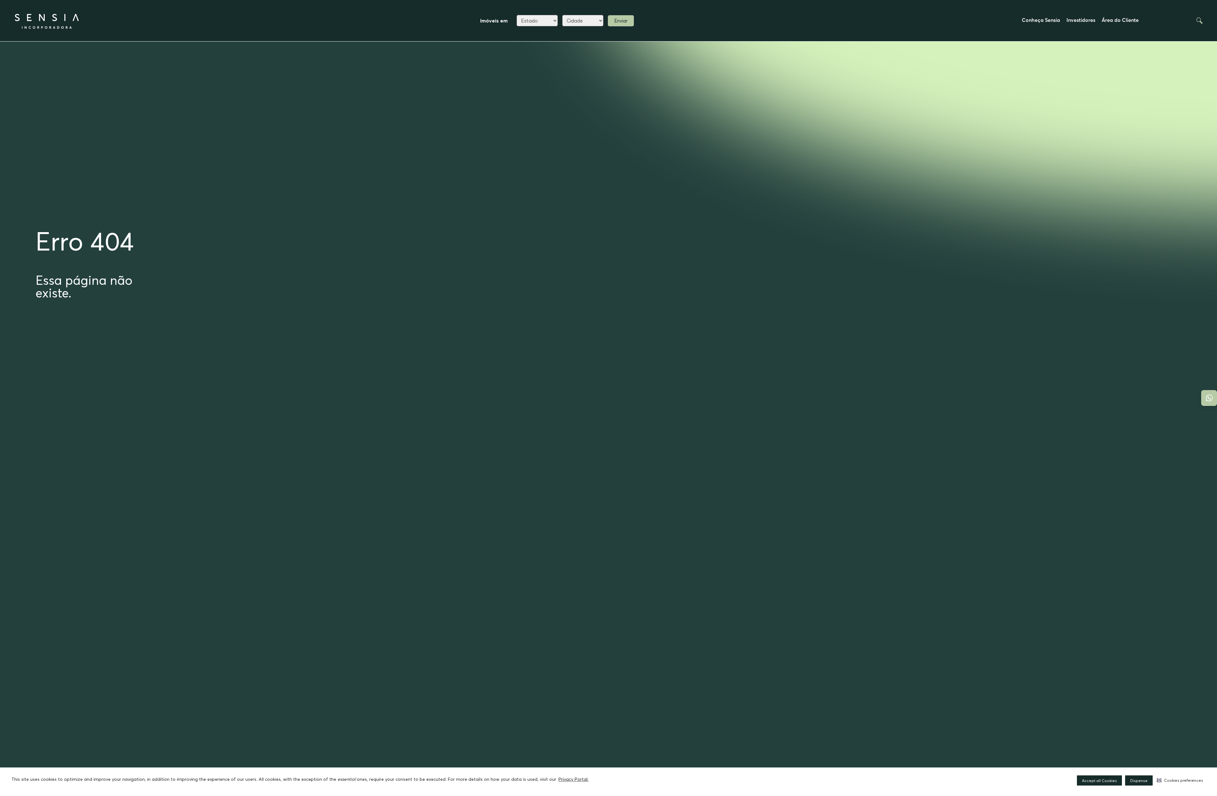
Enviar (621, 21)
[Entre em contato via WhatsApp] (1209, 398)
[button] (1180, 780)
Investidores (1080, 20)
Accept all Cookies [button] (1099, 780)
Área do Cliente (1120, 20)
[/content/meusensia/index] (47, 20)
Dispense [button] (1139, 780)
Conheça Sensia (1041, 20)
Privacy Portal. (573, 779)
